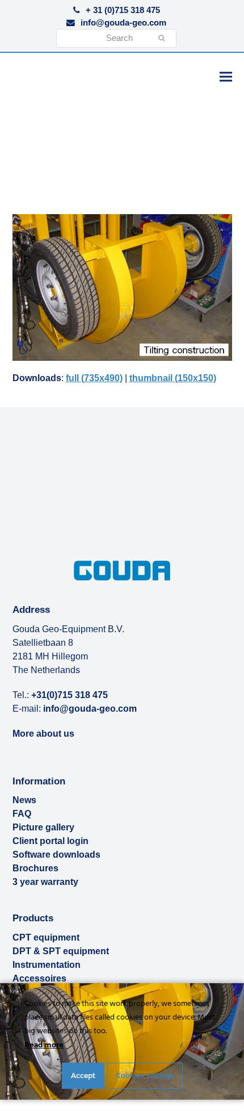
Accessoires (39, 978)
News (24, 800)
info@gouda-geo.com (123, 22)
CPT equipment (45, 937)
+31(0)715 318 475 (69, 695)
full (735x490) (94, 378)
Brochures (35, 868)
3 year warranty (45, 882)
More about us (43, 733)
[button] (226, 76)
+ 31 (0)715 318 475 (123, 10)
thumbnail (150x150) (172, 378)
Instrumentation (46, 965)
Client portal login (50, 841)
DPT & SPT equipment (60, 951)
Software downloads (56, 854)
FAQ (21, 813)
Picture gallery (43, 827)
